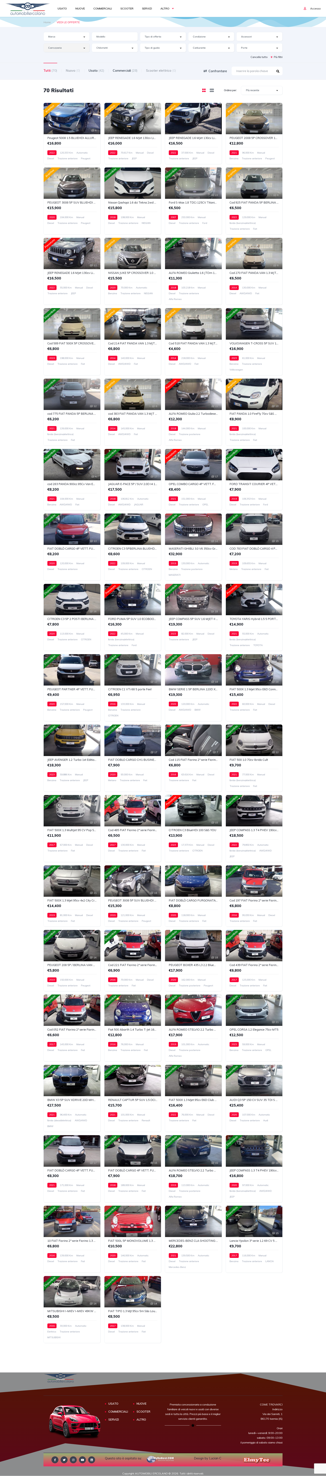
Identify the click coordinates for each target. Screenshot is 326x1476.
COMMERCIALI (102, 8)
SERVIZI (147, 8)
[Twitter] (64, 1459)
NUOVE (80, 8)
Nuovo (73, 70)
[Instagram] (73, 1459)
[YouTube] (82, 1459)
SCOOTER (126, 8)
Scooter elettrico (161, 70)
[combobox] (66, 36)
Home (47, 22)
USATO (62, 8)
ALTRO (164, 8)
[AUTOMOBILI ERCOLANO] (27, 8)
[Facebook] (54, 1459)
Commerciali (125, 70)
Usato (96, 70)
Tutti (50, 70)
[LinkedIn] (91, 1459)
